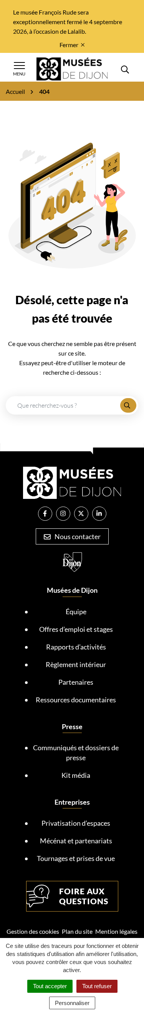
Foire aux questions (83, 896)
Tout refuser (97, 986)
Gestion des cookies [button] (33, 931)
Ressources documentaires (76, 699)
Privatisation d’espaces (75, 823)
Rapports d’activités (76, 647)
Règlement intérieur (76, 664)
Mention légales (116, 931)
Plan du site (77, 931)
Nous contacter (77, 536)
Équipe (76, 611)
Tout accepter (50, 986)
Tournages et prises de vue (76, 858)
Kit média (75, 775)
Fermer (69, 44)
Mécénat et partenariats (76, 840)
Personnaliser (72, 1003)
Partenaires (75, 682)
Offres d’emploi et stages (76, 629)
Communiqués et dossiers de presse (76, 752)
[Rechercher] (128, 405)
